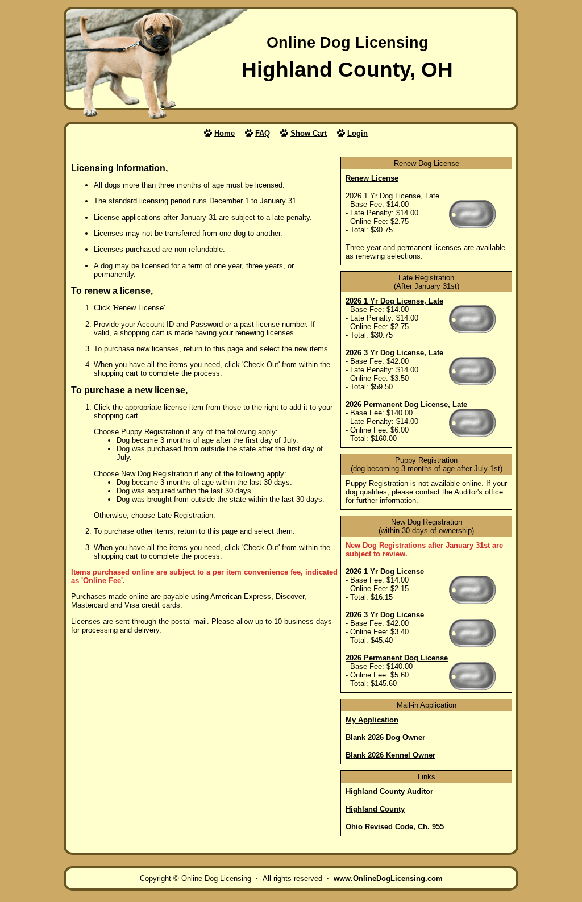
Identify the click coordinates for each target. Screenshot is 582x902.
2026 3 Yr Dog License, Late (394, 352)
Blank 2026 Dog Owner (385, 737)
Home (224, 133)
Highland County (375, 809)
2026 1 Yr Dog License (385, 571)
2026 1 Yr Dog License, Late (394, 301)
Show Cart (308, 133)
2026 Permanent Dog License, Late (406, 404)
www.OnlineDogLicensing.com (388, 878)
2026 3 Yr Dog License (385, 614)
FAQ (262, 133)
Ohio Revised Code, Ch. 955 (395, 826)
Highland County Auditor (389, 791)
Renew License (372, 178)
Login (357, 133)
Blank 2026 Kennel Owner (390, 755)
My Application (372, 720)
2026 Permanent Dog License (397, 658)
